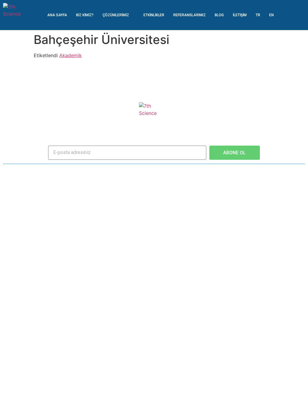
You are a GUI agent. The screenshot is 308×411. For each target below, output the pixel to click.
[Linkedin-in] (154, 172)
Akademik (70, 55)
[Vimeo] (173, 172)
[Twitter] (145, 172)
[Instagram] (163, 172)
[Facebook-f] (135, 172)
